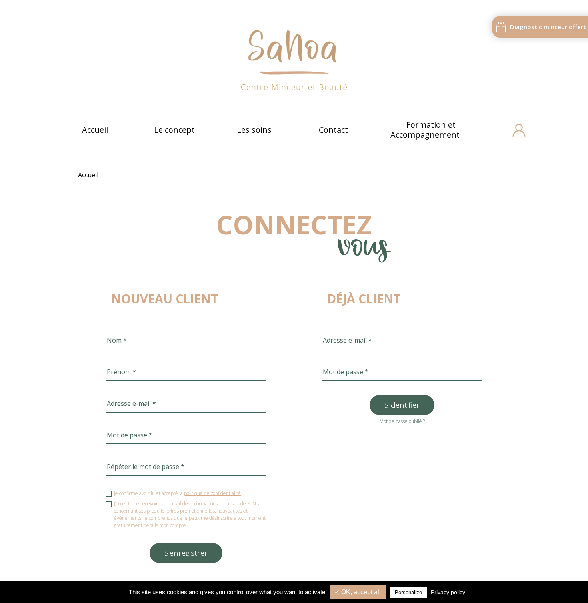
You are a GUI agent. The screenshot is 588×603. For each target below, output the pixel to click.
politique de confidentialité (212, 493)
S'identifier (402, 405)
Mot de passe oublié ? (402, 421)
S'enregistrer (186, 553)
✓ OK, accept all (357, 592)
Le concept (174, 129)
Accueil (95, 129)
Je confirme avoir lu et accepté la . (178, 493)
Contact (333, 129)
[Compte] (519, 130)
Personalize (408, 592)
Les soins (254, 129)
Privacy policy (448, 592)
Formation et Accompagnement (425, 129)
